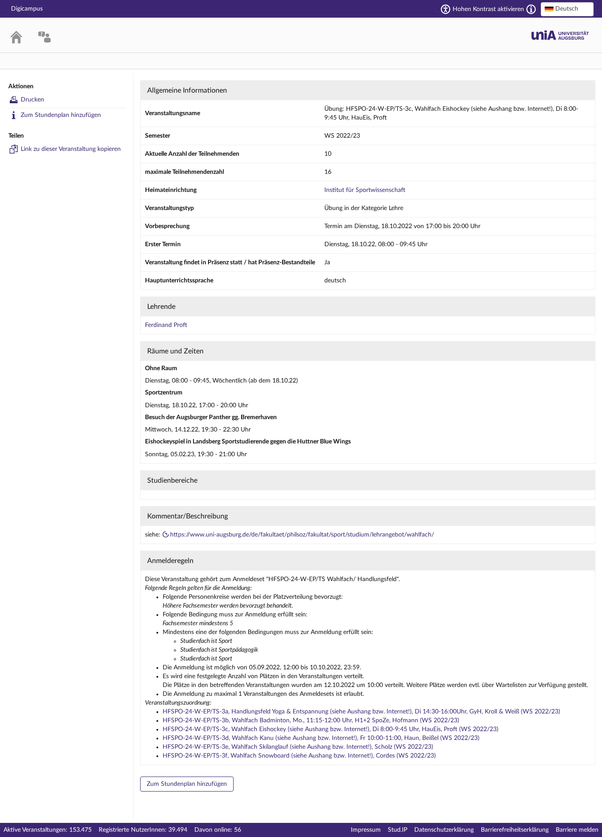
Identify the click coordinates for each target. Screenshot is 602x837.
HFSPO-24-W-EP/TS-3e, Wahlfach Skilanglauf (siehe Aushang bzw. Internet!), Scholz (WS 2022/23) (298, 747)
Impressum (366, 830)
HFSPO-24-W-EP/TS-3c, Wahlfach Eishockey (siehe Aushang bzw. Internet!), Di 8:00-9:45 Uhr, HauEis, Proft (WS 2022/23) (330, 729)
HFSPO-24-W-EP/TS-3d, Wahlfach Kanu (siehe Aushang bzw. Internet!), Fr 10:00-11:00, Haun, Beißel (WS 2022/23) (321, 738)
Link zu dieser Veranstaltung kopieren (71, 149)
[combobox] (567, 9)
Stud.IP (397, 830)
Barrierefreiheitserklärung (515, 830)
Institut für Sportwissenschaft (364, 190)
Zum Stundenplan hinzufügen (61, 115)
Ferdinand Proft (166, 325)
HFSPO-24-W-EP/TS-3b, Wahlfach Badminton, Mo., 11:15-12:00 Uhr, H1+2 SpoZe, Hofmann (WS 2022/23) (311, 720)
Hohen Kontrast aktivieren (488, 9)
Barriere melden (577, 830)
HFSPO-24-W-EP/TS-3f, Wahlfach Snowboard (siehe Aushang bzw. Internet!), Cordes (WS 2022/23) (299, 756)
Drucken (32, 100)
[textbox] (567, 9)
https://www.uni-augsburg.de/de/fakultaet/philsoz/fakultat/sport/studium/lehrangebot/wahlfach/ (302, 535)
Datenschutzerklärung (444, 830)
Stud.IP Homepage (560, 35)
